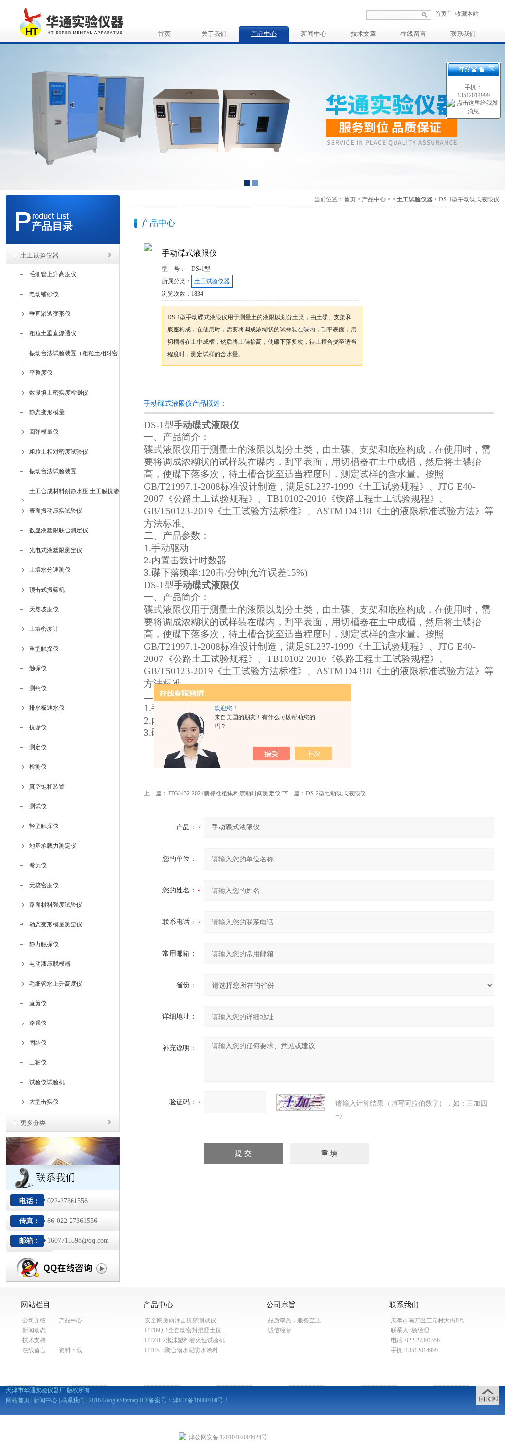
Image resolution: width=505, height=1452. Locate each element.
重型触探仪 (44, 648)
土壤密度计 (44, 629)
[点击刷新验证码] (300, 1102)
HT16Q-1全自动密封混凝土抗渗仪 (189, 1330)
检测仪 (38, 766)
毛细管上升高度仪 (52, 274)
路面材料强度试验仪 (55, 904)
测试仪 (38, 806)
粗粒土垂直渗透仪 (52, 333)
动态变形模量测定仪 (55, 924)
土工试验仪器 (39, 255)
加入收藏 (264, 384)
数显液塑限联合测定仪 (58, 530)
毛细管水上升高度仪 (55, 983)
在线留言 (413, 33)
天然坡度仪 (44, 609)
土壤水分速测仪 (50, 569)
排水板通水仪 (47, 707)
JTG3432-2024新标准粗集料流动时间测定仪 (224, 793)
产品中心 (264, 33)
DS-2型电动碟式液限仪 (336, 793)
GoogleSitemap (120, 1400)
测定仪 (38, 747)
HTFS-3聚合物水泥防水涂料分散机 (190, 1350)
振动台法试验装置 (52, 471)
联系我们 (463, 33)
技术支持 (34, 1340)
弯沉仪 (38, 865)
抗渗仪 (38, 727)
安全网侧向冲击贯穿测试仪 (180, 1320)
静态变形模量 (47, 412)
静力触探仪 (44, 944)
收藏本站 (467, 13)
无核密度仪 (44, 885)
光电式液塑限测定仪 (55, 550)
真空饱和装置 (47, 786)
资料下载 (70, 1350)
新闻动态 (34, 1330)
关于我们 (214, 33)
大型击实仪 (44, 1101)
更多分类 (33, 1122)
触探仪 (38, 668)
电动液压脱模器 (50, 963)
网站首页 (18, 1400)
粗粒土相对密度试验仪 (58, 451)
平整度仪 (41, 372)
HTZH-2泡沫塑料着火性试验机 (185, 1340)
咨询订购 (193, 384)
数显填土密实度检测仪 (58, 392)
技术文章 (363, 33)
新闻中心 (313, 33)
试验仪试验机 (47, 1082)
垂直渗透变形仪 (50, 313)
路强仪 (38, 1023)
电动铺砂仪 (44, 294)
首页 (441, 13)
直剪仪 (38, 1003)
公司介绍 (34, 1320)
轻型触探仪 (44, 826)
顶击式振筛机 (47, 589)
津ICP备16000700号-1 (200, 1400)
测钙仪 (38, 688)
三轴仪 (38, 1062)
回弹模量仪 (44, 432)
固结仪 (38, 1042)
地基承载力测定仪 (52, 845)
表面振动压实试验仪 (55, 510)
